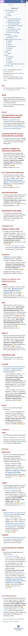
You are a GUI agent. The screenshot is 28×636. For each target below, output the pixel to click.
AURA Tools (9, 454)
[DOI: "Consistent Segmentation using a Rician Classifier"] (18, 203)
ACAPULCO (7, 257)
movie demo (8, 104)
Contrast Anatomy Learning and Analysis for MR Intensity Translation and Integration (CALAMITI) (14, 368)
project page (7, 89)
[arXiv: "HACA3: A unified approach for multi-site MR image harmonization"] (23, 423)
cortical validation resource (12, 138)
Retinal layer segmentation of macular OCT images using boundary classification (15, 472)
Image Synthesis (20, 297)
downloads (16, 89)
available (17, 167)
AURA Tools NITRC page (14, 488)
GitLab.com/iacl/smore (16, 359)
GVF (6, 69)
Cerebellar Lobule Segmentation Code (14, 245)
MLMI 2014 (16, 313)
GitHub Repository (17, 572)
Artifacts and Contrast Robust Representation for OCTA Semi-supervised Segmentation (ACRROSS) (15, 539)
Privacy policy (5, 621)
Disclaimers (16, 621)
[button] (4, 8)
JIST (5, 80)
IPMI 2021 (16, 384)
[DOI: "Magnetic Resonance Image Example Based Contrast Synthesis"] (20, 294)
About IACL (11, 621)
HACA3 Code (7, 407)
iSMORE (12, 357)
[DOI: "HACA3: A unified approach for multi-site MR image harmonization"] (21, 423)
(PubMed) (22, 203)
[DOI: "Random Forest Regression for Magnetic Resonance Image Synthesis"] (14, 346)
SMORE (6, 357)
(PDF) (15, 203)
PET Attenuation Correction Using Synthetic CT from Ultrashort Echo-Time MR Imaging (14, 182)
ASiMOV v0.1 (20, 505)
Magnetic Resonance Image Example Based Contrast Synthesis (13, 290)
